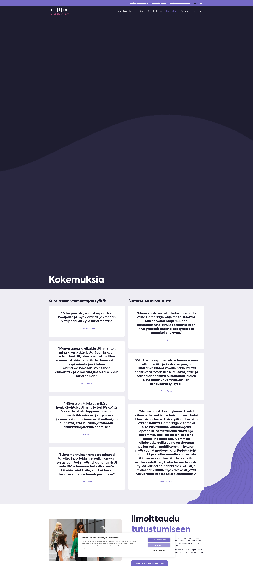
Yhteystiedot (197, 11)
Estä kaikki (159, 545)
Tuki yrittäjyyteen (159, 3)
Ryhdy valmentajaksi (124, 11)
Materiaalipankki (155, 11)
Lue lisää (84, 549)
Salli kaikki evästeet (159, 540)
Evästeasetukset (159, 550)
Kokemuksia (171, 11)
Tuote (142, 11)
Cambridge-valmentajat (139, 3)
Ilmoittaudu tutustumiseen (180, 3)
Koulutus (184, 11)
